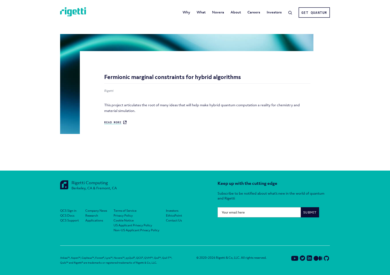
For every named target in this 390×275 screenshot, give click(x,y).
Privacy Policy (123, 215)
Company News (96, 210)
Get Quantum (314, 13)
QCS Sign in (68, 210)
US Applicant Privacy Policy (133, 225)
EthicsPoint (174, 215)
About (236, 12)
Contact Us (174, 220)
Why (186, 12)
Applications (94, 220)
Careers (253, 12)
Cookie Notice (124, 220)
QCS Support (69, 220)
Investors (274, 12)
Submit (310, 212)
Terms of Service (125, 210)
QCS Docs (67, 215)
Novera (218, 12)
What (201, 12)
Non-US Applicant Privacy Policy (136, 230)
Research (91, 215)
